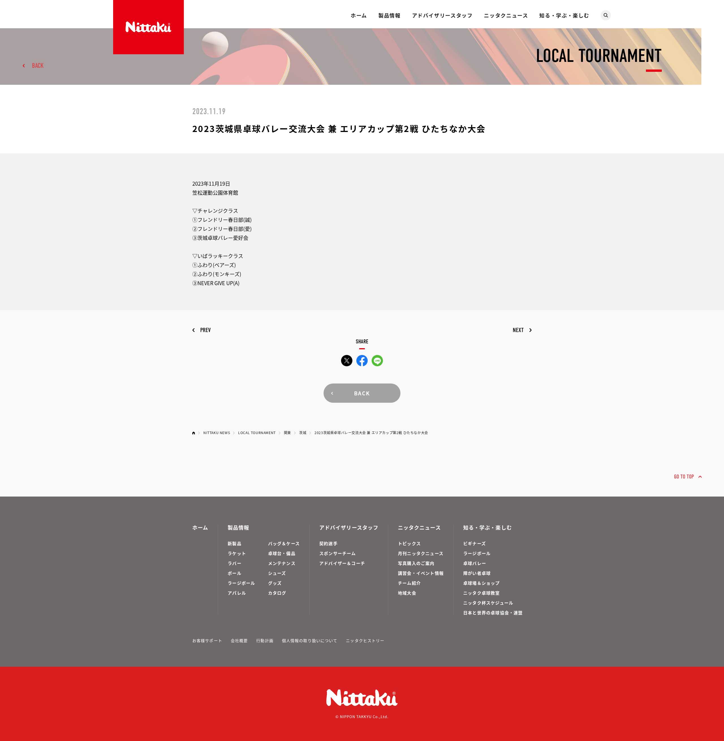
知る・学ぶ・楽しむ (564, 15)
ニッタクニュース (506, 15)
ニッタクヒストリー (365, 640)
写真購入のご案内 (416, 563)
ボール (235, 573)
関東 (287, 432)
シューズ (277, 573)
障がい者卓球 (477, 573)
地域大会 (407, 593)
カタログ (277, 593)
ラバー (235, 563)
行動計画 (264, 640)
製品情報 (389, 15)
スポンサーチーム (337, 553)
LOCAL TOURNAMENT (257, 432)
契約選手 (328, 543)
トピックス (409, 543)
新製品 (235, 543)
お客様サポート (207, 640)
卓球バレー (474, 563)
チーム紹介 (409, 583)
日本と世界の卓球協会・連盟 (493, 612)
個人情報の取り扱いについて (310, 640)
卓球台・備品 (282, 553)
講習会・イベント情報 (421, 573)
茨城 (302, 432)
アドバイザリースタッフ (442, 15)
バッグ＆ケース (284, 543)
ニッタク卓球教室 (481, 593)
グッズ (275, 583)
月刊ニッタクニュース (420, 553)
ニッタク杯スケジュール (488, 603)
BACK (38, 66)
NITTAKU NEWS (216, 432)
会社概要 (239, 640)
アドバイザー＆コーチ (342, 563)
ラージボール (241, 583)
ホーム (359, 15)
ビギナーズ (474, 543)
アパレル (237, 593)
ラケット (237, 553)
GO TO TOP (684, 476)
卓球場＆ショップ (481, 583)
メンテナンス (282, 563)
